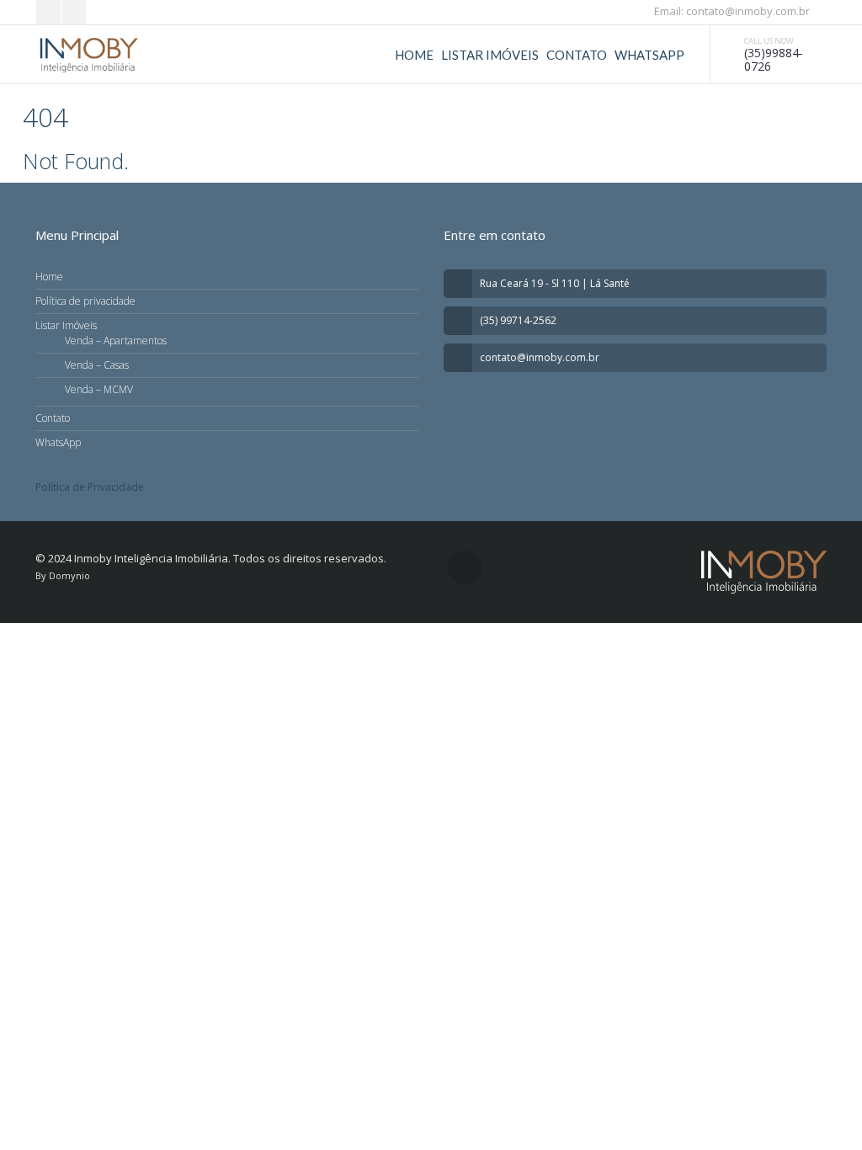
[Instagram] (73, 12)
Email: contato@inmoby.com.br (731, 11)
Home (414, 54)
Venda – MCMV (99, 389)
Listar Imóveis (490, 54)
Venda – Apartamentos (116, 340)
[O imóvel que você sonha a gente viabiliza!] (88, 54)
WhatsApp (649, 54)
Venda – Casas (97, 365)
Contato (576, 54)
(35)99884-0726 (773, 59)
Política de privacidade (85, 301)
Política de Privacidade (89, 487)
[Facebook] (48, 12)
